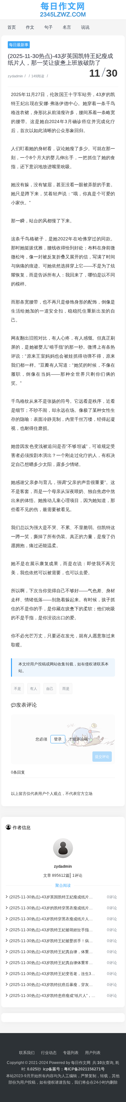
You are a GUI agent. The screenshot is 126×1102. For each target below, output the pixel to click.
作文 (30, 27)
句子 (48, 27)
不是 (17, 689)
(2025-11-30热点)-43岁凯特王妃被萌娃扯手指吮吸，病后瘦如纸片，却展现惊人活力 (52, 930)
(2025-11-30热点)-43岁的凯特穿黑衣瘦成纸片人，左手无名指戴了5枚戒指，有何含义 (52, 908)
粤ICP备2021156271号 (84, 1069)
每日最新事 (18, 45)
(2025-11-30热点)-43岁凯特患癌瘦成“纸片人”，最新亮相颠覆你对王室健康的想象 (52, 995)
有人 (33, 689)
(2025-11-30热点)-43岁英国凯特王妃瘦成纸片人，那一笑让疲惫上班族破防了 (52, 897)
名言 (67, 27)
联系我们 (27, 1052)
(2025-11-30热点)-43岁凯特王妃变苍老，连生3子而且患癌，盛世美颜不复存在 (52, 974)
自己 (49, 689)
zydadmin (15, 76)
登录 (58, 739)
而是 (65, 689)
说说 (85, 27)
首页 (11, 27)
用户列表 (92, 1052)
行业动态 (49, 1052)
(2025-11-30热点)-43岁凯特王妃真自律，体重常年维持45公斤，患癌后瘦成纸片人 (52, 952)
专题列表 (71, 1052)
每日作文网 (80, 1062)
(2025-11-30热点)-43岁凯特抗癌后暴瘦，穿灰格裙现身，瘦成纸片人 (52, 984)
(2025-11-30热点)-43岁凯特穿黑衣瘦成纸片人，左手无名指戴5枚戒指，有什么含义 (52, 919)
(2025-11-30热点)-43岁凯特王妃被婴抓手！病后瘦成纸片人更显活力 (52, 941)
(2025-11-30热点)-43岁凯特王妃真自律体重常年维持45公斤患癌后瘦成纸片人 (52, 963)
